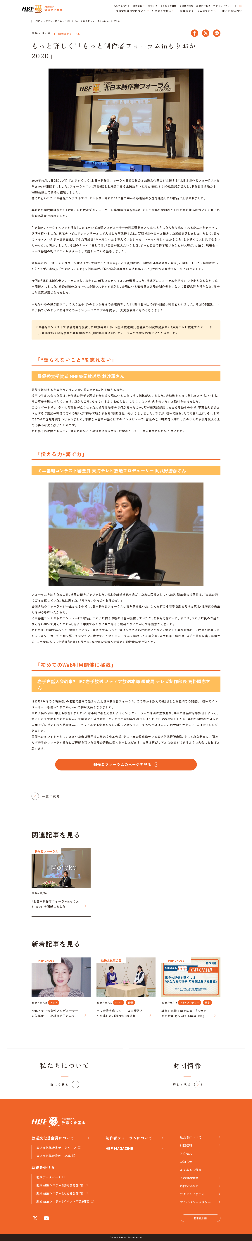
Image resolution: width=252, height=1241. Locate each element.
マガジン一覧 (50, 21)
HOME (37, 21)
